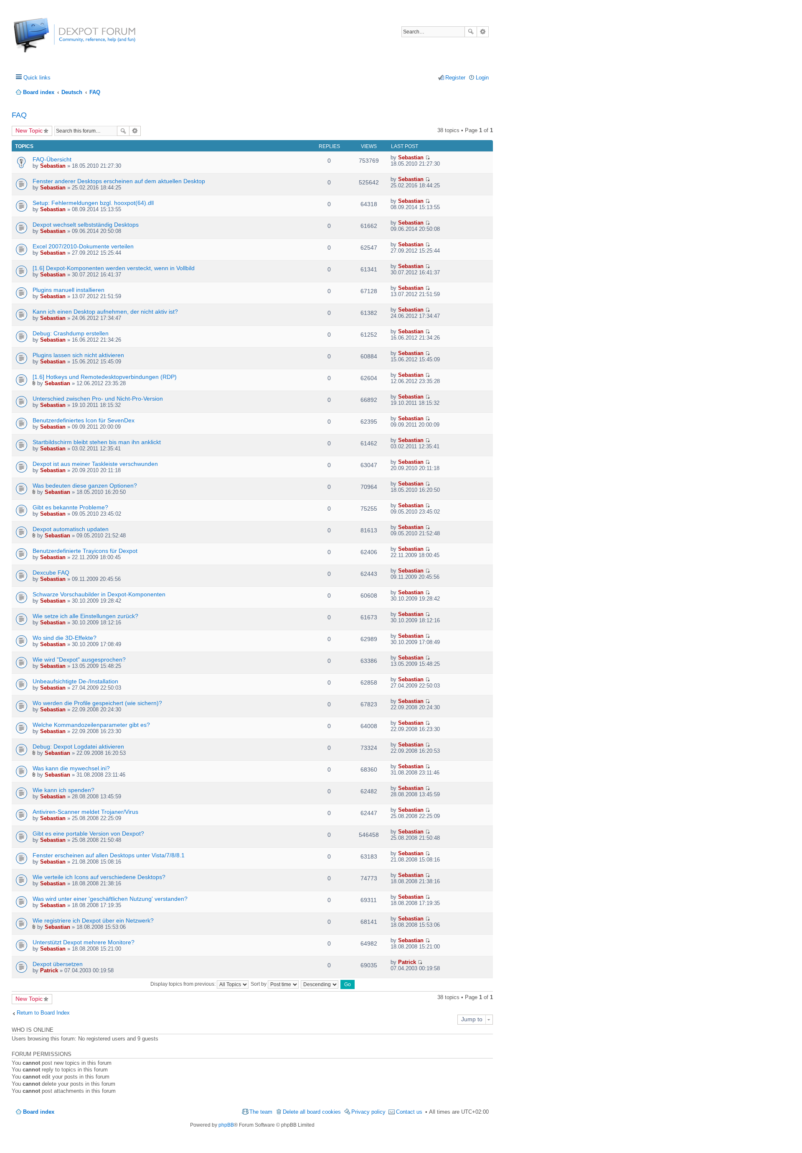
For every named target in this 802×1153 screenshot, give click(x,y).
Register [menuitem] (455, 77)
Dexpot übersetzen (58, 964)
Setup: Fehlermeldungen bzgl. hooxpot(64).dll (93, 202)
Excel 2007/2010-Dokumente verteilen (83, 246)
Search (470, 32)
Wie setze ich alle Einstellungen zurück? (85, 616)
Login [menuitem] (482, 77)
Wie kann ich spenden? (63, 790)
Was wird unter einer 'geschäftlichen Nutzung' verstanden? (110, 898)
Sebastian (53, 166)
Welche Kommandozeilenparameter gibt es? (91, 724)
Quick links (37, 77)
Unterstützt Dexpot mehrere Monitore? (84, 942)
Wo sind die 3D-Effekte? (64, 637)
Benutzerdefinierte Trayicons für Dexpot (85, 550)
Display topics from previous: (183, 984)
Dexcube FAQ (51, 572)
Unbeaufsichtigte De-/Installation (75, 681)
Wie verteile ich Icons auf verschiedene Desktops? (99, 877)
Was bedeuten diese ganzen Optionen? (85, 485)
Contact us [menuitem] (409, 1112)
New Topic (29, 130)
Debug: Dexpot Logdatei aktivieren (78, 746)
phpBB (226, 1125)
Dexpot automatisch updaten (71, 529)
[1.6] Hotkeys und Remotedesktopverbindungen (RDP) (105, 376)
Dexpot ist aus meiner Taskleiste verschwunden (95, 463)
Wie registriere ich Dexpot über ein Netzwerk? (93, 920)
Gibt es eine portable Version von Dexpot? (88, 833)
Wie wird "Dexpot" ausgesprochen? (79, 659)
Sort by (259, 984)
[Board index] (45, 39)
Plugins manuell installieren (68, 289)
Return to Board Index (43, 1013)
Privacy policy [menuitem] (368, 1112)
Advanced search (482, 32)
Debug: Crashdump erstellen (71, 333)
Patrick (49, 970)
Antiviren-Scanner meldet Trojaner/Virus (85, 811)
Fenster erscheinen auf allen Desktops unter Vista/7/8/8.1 (109, 855)
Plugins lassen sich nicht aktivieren (78, 355)
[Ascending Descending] (320, 984)
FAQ (19, 115)
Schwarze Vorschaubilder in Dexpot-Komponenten (99, 594)
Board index (38, 1112)
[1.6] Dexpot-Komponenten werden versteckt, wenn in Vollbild (114, 268)
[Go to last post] (427, 157)
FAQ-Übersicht (52, 159)
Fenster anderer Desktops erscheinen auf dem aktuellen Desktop (119, 181)
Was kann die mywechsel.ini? (71, 768)
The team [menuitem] (260, 1112)
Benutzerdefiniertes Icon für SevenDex (84, 420)
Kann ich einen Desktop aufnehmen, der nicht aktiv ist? (105, 311)
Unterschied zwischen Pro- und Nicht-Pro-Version (98, 398)
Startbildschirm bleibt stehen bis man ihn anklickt (97, 442)
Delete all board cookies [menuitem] (312, 1112)
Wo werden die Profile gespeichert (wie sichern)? (97, 703)
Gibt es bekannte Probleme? (70, 507)
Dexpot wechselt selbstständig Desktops (86, 224)
